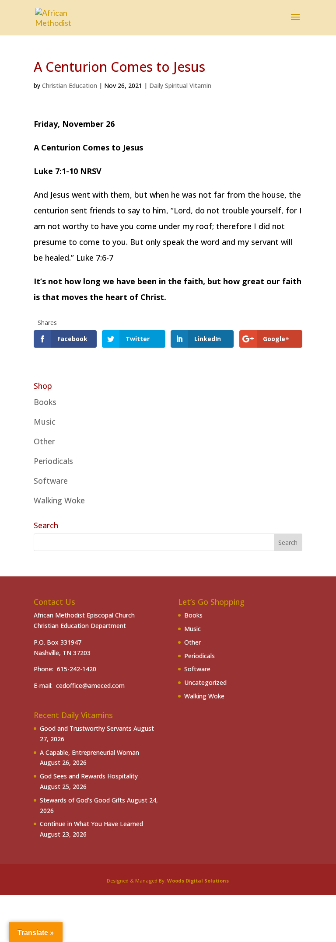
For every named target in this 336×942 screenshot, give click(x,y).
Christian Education (69, 85)
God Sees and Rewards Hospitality (89, 776)
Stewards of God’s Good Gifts (82, 800)
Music (45, 421)
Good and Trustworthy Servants (86, 728)
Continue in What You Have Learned (91, 824)
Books (45, 402)
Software (51, 480)
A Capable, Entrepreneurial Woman (89, 752)
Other (44, 441)
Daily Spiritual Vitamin (180, 85)
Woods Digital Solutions (198, 880)
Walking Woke (59, 500)
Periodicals (53, 461)
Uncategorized (205, 682)
